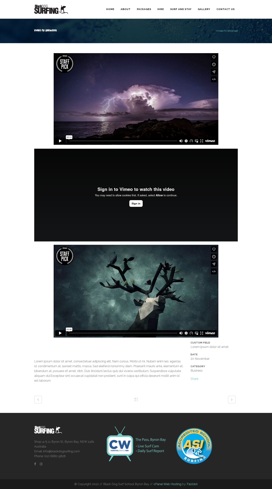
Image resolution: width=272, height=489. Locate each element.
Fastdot (192, 484)
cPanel (158, 484)
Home (210, 30)
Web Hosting (172, 484)
